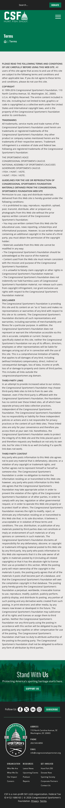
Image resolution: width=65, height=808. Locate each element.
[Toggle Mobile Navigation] (58, 17)
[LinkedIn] (32, 709)
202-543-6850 (36, 743)
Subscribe (52, 709)
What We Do (12, 772)
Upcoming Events (30, 772)
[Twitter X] (26, 709)
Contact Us (45, 785)
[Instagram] (39, 709)
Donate (55, 5)
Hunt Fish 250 (47, 768)
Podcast (26, 777)
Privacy (35, 800)
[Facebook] (20, 709)
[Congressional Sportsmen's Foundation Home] (16, 16)
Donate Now (46, 772)
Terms (43, 800)
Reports (26, 781)
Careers (10, 781)
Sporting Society (48, 777)
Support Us (32, 688)
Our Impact (12, 777)
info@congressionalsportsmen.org (45, 752)
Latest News (28, 768)
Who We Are (12, 768)
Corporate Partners (49, 781)
